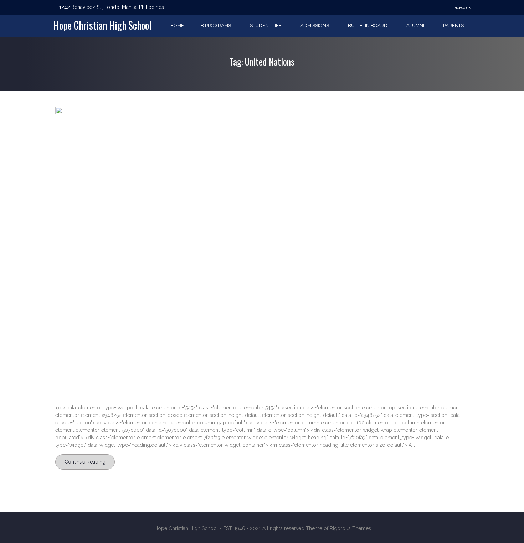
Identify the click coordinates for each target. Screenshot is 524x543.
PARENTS (453, 25)
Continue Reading (85, 462)
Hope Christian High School (102, 25)
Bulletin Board (367, 25)
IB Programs (215, 25)
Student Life (266, 25)
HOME (177, 25)
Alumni (415, 25)
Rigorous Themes (350, 528)
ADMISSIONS (314, 25)
